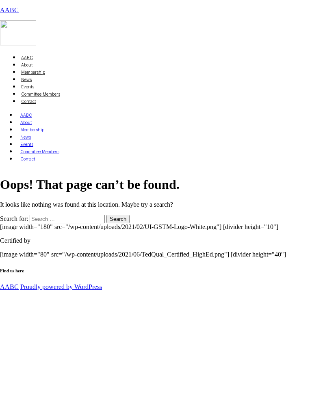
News (25, 137)
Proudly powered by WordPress (61, 286)
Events (26, 144)
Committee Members (40, 94)
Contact (28, 101)
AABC (9, 9)
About (26, 122)
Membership (32, 129)
